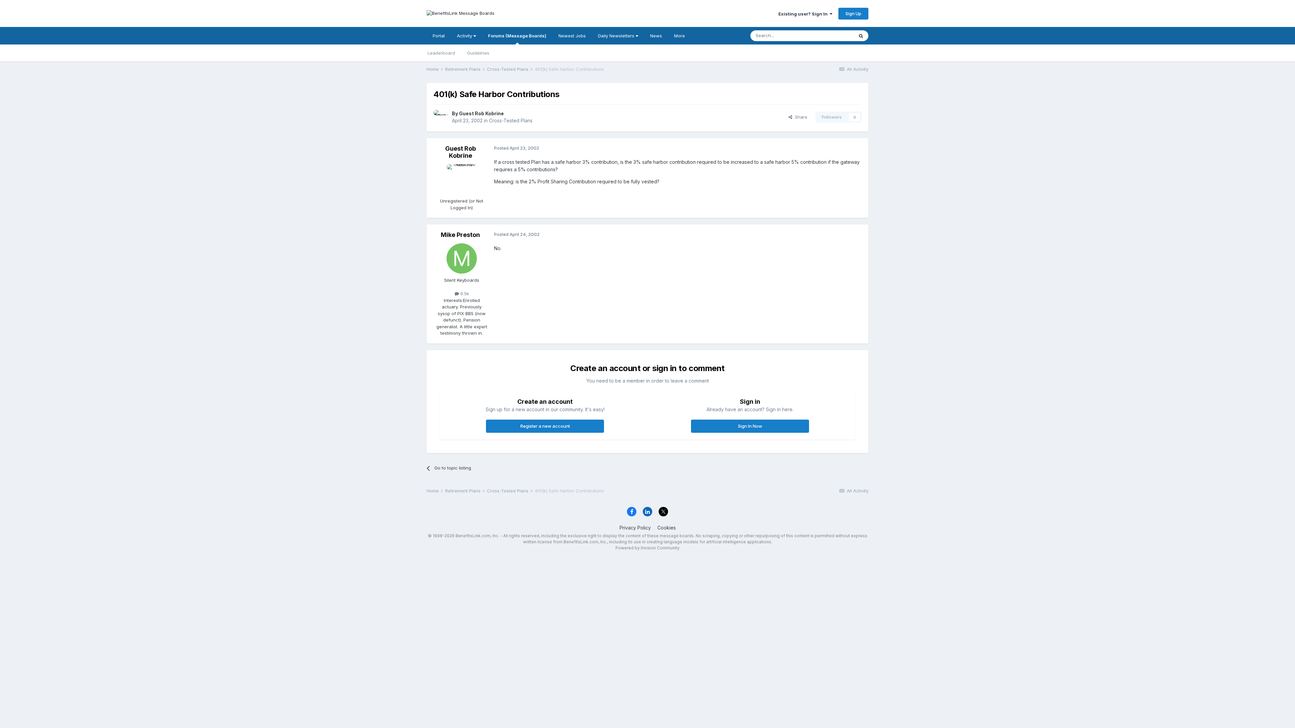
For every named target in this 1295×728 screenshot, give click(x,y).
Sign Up (853, 13)
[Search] (861, 35)
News (656, 35)
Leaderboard (441, 53)
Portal (439, 35)
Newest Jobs (572, 35)
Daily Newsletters (617, 35)
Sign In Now (750, 426)
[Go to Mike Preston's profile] (462, 258)
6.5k (464, 293)
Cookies (666, 527)
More (679, 35)
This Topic (833, 35)
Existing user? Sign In (804, 14)
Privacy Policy (635, 527)
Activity (465, 35)
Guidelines (478, 53)
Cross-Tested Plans (511, 120)
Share (799, 117)
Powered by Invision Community (647, 547)
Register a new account (545, 426)
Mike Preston (460, 234)
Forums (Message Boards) (517, 35)
